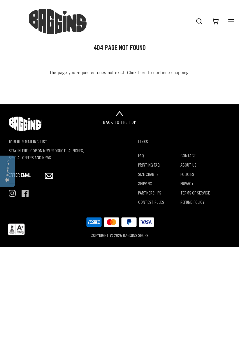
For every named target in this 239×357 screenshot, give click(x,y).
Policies (187, 175)
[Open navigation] (231, 21)
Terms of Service (195, 193)
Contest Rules (151, 203)
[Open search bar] (199, 21)
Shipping (145, 184)
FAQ (141, 156)
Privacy (187, 184)
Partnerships (149, 193)
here (142, 73)
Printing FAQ (149, 165)
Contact (188, 156)
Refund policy (192, 203)
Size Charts (148, 175)
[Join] (49, 176)
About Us (188, 165)
